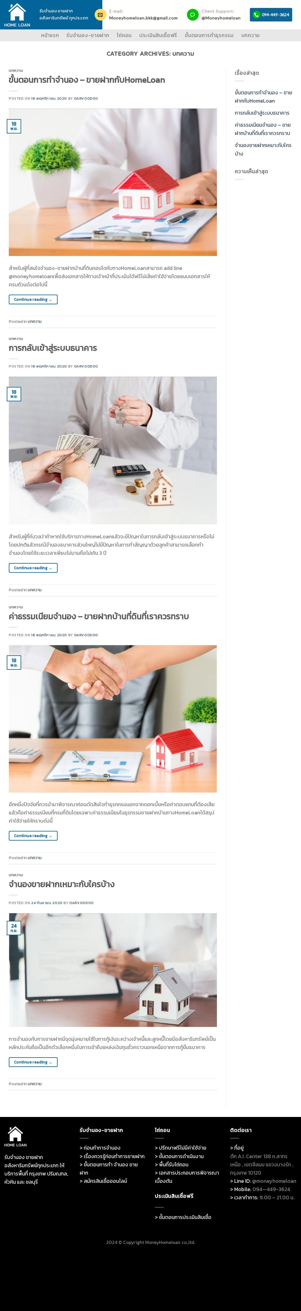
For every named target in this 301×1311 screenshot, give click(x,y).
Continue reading (33, 299)
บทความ (250, 35)
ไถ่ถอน (124, 35)
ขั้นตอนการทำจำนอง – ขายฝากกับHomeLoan (87, 80)
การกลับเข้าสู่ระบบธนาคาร (53, 348)
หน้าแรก (50, 35)
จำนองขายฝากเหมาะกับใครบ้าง (62, 884)
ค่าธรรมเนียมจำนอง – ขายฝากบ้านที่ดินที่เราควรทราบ (99, 616)
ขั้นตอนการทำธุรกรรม (209, 35)
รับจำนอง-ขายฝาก (87, 35)
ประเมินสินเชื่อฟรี (158, 35)
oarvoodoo (86, 98)
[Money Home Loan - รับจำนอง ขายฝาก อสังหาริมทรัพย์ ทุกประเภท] (17, 14)
